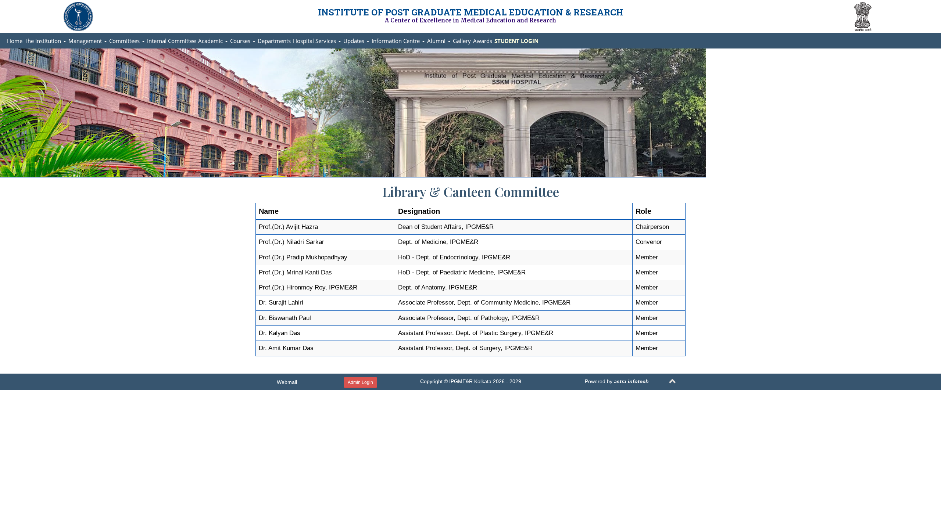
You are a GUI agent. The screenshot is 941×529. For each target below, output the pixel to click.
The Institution (43, 40)
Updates (354, 40)
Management (85, 40)
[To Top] (672, 382)
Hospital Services (315, 40)
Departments (274, 40)
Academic (211, 40)
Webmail (287, 382)
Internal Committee (171, 40)
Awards (482, 40)
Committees (125, 40)
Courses (241, 40)
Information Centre (396, 40)
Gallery (462, 40)
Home (14, 40)
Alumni (437, 40)
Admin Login (360, 382)
